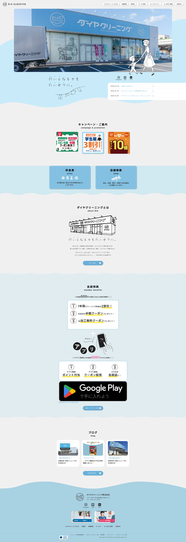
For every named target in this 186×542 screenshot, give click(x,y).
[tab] (90, 153)
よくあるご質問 (168, 4)
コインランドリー (155, 4)
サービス (98, 526)
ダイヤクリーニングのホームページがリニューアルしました (132, 96)
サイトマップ (110, 535)
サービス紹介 (142, 4)
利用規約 (102, 535)
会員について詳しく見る (92, 408)
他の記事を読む (92, 473)
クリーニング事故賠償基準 (77, 535)
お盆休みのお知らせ (122, 86)
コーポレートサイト (120, 535)
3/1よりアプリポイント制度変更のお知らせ (129, 91)
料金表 (132, 4)
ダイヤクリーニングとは (111, 4)
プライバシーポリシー (91, 535)
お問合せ (179, 4)
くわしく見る (92, 263)
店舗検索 (124, 4)
